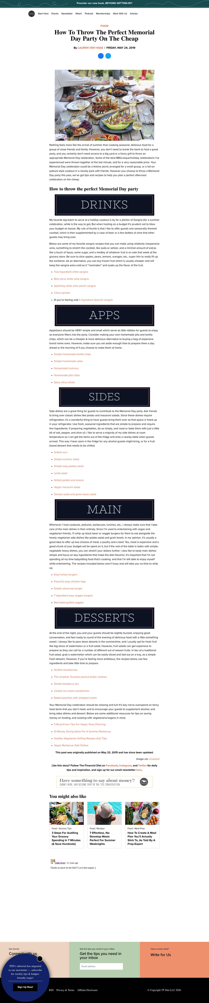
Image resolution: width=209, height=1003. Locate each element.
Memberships (103, 13)
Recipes (100, 828)
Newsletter (67, 13)
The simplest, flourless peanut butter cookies (80, 677)
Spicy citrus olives (64, 382)
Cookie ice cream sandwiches (71, 691)
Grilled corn (61, 452)
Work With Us (120, 13)
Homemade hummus (66, 368)
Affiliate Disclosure (87, 990)
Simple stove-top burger (68, 588)
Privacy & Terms (65, 990)
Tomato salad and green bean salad (75, 494)
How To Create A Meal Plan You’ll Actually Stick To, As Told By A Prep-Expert (142, 838)
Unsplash (154, 759)
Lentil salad (60, 473)
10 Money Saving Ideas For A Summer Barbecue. (82, 731)
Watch (78, 13)
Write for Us (161, 954)
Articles (134, 13)
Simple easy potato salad (68, 466)
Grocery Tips (65, 828)
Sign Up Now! (25, 987)
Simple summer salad (66, 459)
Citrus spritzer (62, 293)
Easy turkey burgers (65, 574)
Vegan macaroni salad (67, 487)
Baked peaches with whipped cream (75, 698)
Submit (127, 966)
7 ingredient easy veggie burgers (73, 595)
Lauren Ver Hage (90, 48)
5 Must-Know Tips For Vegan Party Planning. (80, 724)
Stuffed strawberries (66, 670)
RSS (51, 990)
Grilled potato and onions (69, 480)
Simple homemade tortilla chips (72, 354)
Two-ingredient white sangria (71, 272)
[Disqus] (104, 893)
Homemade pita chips (67, 375)
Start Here (43, 13)
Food (104, 26)
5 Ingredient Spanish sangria (96, 300)
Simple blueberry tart (66, 684)
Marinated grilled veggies (69, 602)
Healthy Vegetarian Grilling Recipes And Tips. (80, 738)
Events (54, 13)
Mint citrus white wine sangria (71, 279)
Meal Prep (140, 828)
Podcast (89, 13)
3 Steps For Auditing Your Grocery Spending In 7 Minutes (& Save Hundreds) (66, 838)
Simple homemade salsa (68, 361)
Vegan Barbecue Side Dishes (71, 745)
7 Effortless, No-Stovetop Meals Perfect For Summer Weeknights (102, 838)
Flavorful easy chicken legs (70, 581)
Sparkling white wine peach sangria (75, 286)
